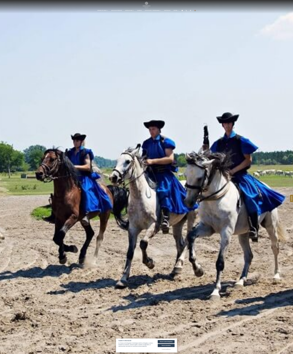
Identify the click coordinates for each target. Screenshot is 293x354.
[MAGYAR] (195, 10)
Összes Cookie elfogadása (166, 341)
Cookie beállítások (166, 349)
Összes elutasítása (166, 345)
